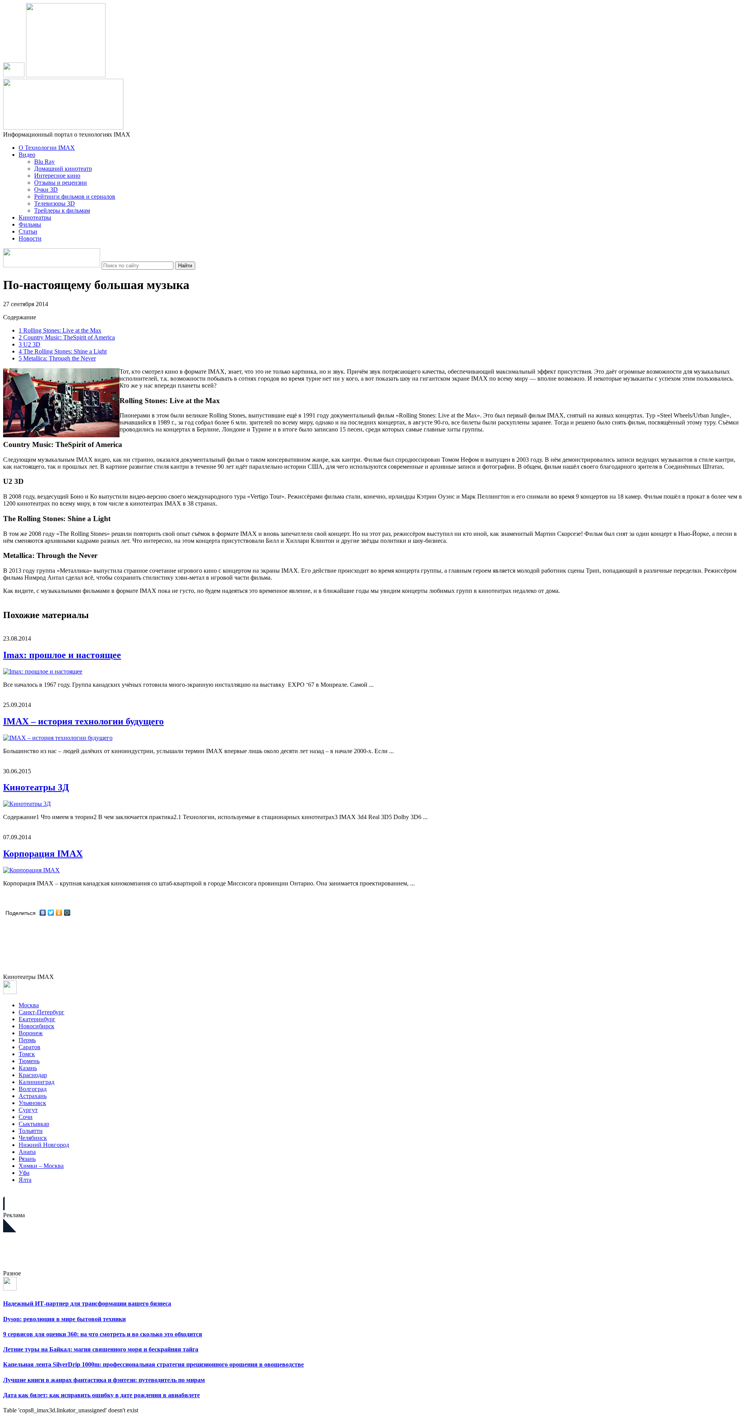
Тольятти (31, 1131)
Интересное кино (57, 175)
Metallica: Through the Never (57, 358)
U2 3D (29, 344)
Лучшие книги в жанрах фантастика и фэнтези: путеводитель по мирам (104, 1380)
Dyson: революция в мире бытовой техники (64, 1319)
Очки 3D (46, 189)
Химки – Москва (41, 1165)
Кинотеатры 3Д (36, 787)
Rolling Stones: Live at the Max (60, 330)
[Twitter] (51, 913)
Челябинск (33, 1138)
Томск (27, 1054)
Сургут (28, 1110)
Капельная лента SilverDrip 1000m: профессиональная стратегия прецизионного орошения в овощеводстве (153, 1364)
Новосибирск (36, 1026)
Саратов (29, 1047)
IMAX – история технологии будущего (83, 721)
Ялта (25, 1179)
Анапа (27, 1151)
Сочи (26, 1117)
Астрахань (33, 1096)
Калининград (36, 1082)
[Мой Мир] (67, 913)
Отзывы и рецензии (60, 182)
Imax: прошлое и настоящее (62, 655)
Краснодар (33, 1075)
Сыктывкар (34, 1124)
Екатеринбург (37, 1019)
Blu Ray (44, 161)
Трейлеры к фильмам (62, 210)
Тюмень (29, 1061)
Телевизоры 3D (54, 203)
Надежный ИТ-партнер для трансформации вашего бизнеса (87, 1303)
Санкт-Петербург (41, 1012)
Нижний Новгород (44, 1145)
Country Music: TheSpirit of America (67, 337)
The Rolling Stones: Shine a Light (63, 351)
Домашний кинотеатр (63, 168)
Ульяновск (32, 1103)
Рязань (27, 1158)
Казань (28, 1068)
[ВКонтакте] (43, 913)
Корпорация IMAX (43, 854)
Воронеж (31, 1033)
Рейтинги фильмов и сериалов (74, 196)
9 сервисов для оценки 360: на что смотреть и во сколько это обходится (102, 1334)
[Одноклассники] (59, 913)
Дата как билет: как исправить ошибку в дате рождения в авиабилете (101, 1395)
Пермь (27, 1040)
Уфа (24, 1172)
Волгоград (33, 1089)
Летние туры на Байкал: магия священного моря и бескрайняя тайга (100, 1349)
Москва (29, 1005)
